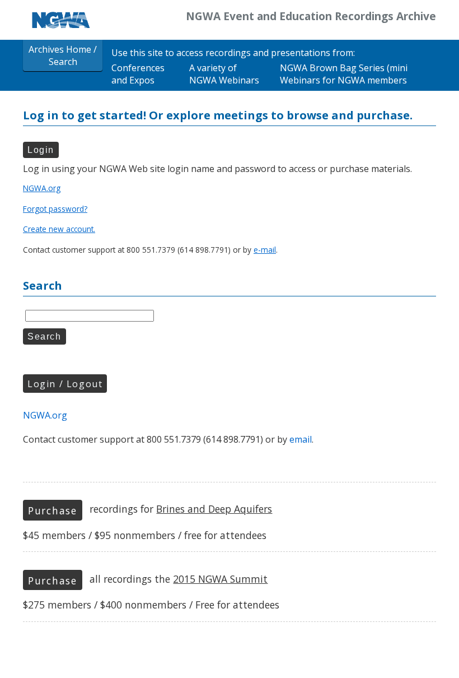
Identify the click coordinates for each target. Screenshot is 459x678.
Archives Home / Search (63, 55)
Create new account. (59, 229)
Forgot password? (55, 208)
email (300, 439)
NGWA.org (41, 188)
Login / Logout (64, 384)
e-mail (265, 249)
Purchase (52, 510)
